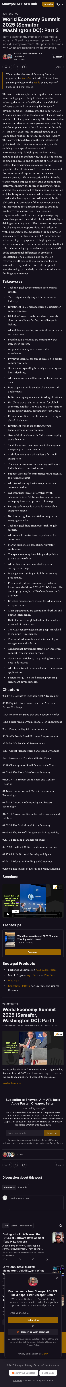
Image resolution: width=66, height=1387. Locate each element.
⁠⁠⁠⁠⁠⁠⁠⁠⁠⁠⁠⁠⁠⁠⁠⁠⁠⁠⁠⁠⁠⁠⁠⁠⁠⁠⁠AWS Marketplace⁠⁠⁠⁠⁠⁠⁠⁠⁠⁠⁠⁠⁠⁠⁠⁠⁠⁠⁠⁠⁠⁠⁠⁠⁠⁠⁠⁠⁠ (46, 970)
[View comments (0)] (16, 67)
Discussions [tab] (26, 1225)
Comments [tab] (9, 1187)
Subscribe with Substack (35, 1331)
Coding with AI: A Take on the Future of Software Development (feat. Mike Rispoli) (23, 1238)
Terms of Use (48, 1338)
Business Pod (10, 13)
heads (36, 83)
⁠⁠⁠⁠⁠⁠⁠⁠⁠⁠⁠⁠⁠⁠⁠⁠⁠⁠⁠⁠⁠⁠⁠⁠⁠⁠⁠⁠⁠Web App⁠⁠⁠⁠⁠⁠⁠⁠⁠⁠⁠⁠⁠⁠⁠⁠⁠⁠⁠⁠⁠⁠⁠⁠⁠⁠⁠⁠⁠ (13, 981)
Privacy (28, 1365)
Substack (17, 1380)
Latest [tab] (14, 1225)
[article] (33, 1246)
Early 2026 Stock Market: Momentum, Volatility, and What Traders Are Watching (23, 1270)
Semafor (26, 79)
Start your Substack (24, 1372)
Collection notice (50, 1365)
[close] (57, 1277)
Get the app (48, 1372)
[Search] (60, 1226)
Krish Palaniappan (22, 54)
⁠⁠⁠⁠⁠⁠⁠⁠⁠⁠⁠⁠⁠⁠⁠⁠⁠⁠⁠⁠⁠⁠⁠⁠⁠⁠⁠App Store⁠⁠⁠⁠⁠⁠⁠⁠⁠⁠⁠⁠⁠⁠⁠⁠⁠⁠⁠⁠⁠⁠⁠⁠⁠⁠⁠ (33, 975)
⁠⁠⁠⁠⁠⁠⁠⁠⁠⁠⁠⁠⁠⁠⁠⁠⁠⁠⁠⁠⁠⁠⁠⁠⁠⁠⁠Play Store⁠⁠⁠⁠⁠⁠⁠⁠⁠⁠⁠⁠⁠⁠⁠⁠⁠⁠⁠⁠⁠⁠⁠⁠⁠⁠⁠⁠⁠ (50, 975)
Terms (37, 1365)
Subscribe (48, 4)
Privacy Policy (33, 1345)
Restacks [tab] (22, 1187)
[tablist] (15, 1187)
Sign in (59, 4)
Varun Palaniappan (34, 1025)
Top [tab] (6, 1225)
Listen (59, 56)
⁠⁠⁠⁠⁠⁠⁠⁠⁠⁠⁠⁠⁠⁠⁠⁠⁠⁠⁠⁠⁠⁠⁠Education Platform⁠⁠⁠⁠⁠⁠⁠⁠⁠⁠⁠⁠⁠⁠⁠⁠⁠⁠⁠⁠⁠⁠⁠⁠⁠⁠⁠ (19, 986)
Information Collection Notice (38, 1342)
